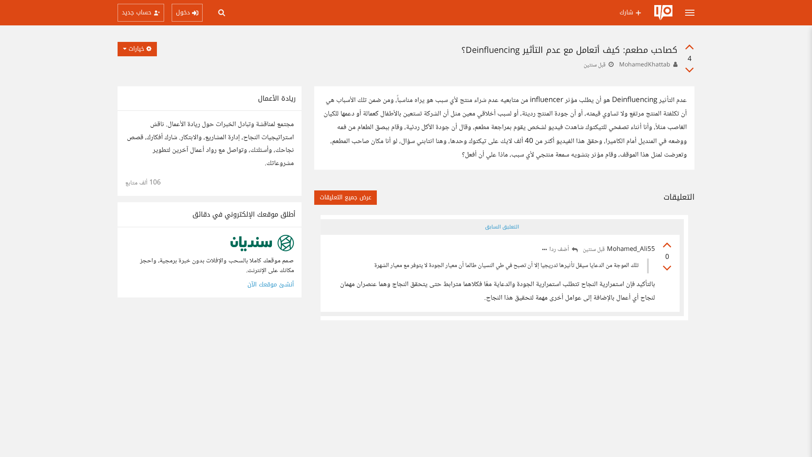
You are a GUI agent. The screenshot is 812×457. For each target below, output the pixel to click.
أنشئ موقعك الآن (270, 284)
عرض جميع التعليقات (345, 197)
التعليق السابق (502, 226)
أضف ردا (560, 249)
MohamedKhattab (645, 65)
